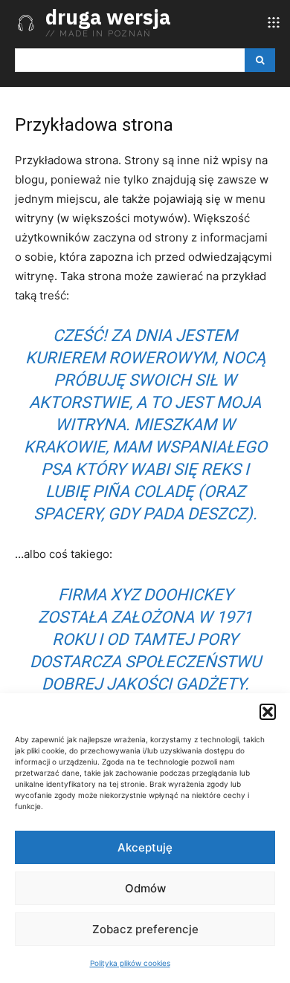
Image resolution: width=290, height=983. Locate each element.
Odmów (145, 888)
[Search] (260, 60)
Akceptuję (145, 847)
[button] (267, 711)
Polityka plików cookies (130, 962)
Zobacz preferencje (145, 929)
